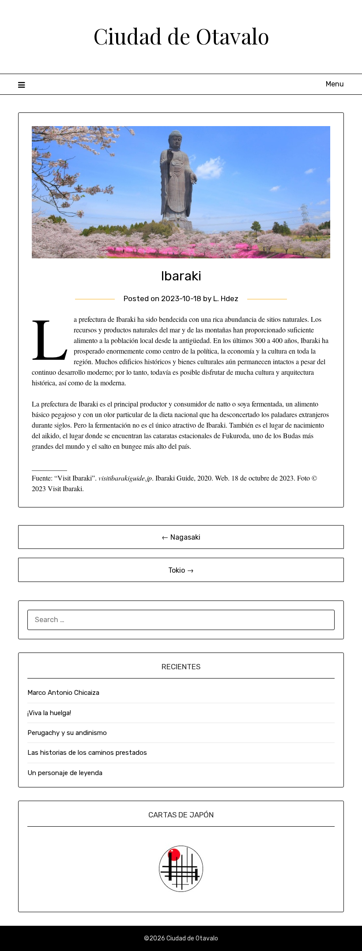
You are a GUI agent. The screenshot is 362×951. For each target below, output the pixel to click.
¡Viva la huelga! (49, 713)
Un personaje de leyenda (64, 773)
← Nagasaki (181, 537)
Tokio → (181, 570)
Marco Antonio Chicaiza (63, 693)
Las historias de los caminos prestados (87, 753)
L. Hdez (225, 298)
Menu (335, 84)
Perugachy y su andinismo (67, 733)
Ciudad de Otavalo (181, 36)
